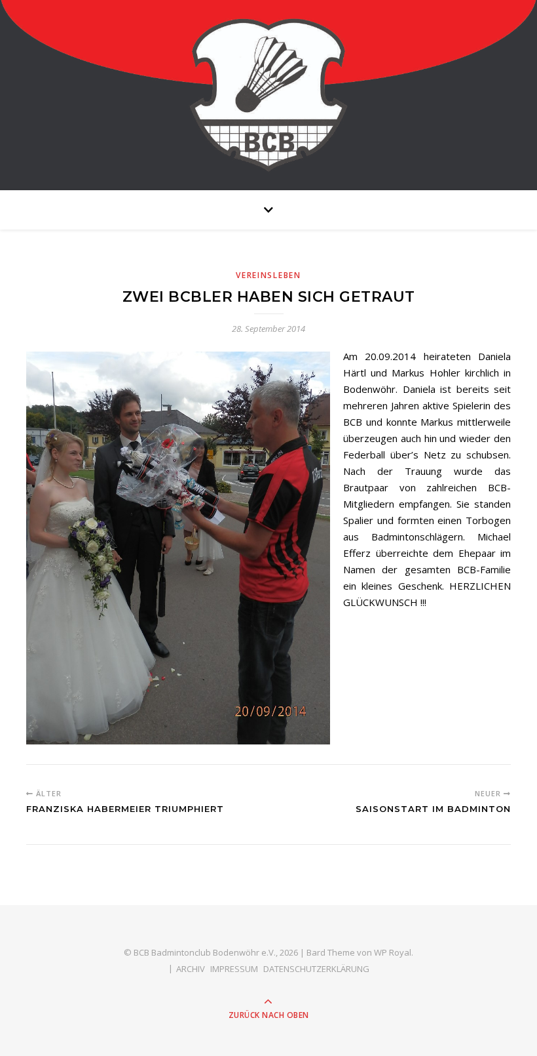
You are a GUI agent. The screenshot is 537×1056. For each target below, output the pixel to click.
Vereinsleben (268, 275)
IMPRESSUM (234, 969)
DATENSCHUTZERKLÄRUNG (316, 969)
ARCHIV (190, 969)
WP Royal (392, 952)
